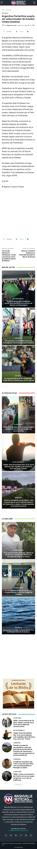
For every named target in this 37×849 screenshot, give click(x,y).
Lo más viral (18, 424)
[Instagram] (11, 835)
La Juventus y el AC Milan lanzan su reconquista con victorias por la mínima (18, 342)
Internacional (18, 587)
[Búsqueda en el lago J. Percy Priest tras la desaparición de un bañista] (18, 615)
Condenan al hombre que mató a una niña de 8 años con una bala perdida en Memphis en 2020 (23, 765)
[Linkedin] (16, 835)
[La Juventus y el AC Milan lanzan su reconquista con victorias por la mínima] (18, 326)
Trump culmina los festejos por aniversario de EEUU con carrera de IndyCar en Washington (18, 303)
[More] (28, 31)
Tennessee (18, 497)
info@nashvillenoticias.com (18, 830)
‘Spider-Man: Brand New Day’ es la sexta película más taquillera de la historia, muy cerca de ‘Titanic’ (18, 467)
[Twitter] (31, 835)
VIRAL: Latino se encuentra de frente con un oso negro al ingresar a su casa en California (23, 777)
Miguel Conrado (12, 25)
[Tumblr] (26, 835)
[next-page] (6, 386)
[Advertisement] (18, 212)
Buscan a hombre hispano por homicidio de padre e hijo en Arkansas (27, 254)
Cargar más (18, 784)
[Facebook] (6, 835)
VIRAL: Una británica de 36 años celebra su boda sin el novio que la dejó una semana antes (18, 429)
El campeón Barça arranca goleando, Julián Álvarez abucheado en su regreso (18, 379)
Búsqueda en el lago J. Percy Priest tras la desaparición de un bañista (18, 631)
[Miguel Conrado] (3, 25)
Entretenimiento (18, 462)
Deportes (8, 10)
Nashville (18, 627)
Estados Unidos (18, 298)
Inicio (3, 10)
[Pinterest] (21, 835)
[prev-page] (3, 386)
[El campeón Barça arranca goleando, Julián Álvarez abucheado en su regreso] (18, 364)
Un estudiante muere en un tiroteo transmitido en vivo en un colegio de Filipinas (18, 592)
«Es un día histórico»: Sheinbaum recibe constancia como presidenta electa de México (9, 256)
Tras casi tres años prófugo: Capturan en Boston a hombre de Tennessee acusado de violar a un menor (18, 555)
